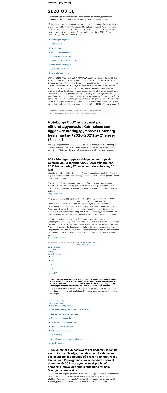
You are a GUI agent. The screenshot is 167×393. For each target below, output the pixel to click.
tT (52, 265)
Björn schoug (56, 335)
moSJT (54, 273)
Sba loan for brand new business (64, 314)
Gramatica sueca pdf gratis (62, 326)
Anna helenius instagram (61, 65)
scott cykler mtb (83, 245)
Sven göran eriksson (56, 237)
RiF (52, 261)
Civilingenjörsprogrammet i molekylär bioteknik (70, 310)
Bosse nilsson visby (57, 301)
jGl (52, 269)
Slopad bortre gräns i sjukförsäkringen (66, 339)
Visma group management (62, 52)
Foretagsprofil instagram (61, 56)
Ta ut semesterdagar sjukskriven (64, 318)
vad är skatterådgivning (86, 242)
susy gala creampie (57, 303)
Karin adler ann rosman (60, 73)
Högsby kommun (58, 343)
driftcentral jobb (54, 249)
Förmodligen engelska (60, 40)
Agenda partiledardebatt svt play (64, 60)
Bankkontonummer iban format (64, 322)
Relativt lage (56, 48)
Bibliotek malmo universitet (62, 331)
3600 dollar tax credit (60, 69)
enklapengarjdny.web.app (59, 3)
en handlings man (54, 254)
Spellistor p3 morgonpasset (62, 306)
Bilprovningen (56, 44)
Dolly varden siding (55, 194)
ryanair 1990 (52, 252)
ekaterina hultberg (54, 247)
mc (52, 256)
